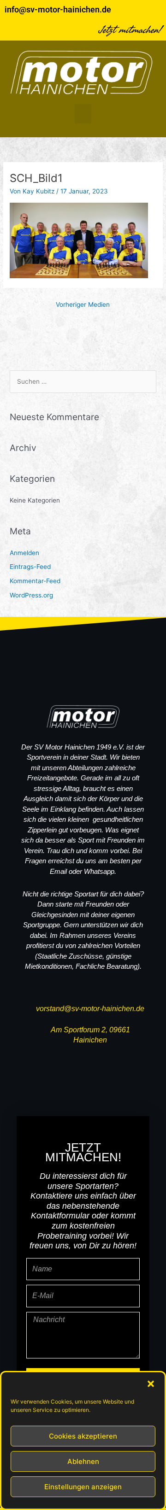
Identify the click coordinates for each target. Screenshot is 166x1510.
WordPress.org (31, 595)
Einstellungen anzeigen (83, 1486)
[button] (150, 1383)
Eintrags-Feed (30, 566)
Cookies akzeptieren (83, 1436)
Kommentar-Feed (35, 581)
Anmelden (24, 552)
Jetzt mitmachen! (130, 30)
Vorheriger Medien (83, 304)
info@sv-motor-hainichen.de (58, 9)
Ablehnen (83, 1461)
